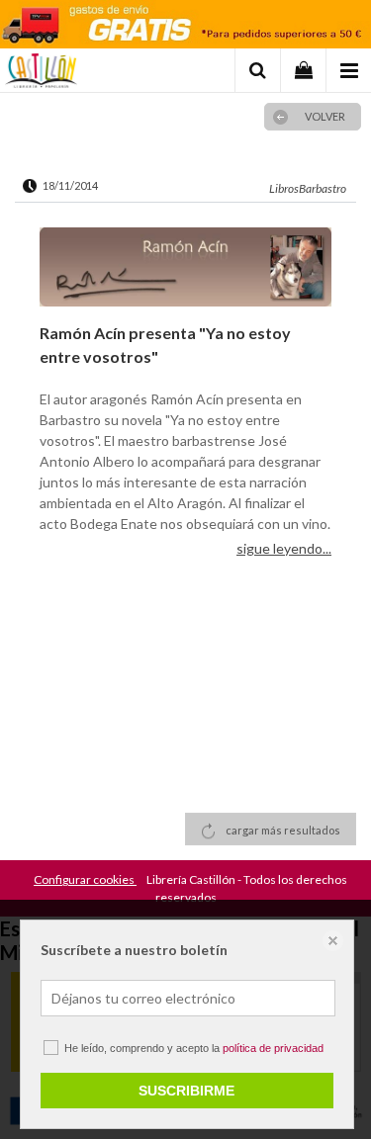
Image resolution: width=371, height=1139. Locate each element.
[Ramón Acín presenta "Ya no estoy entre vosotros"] (185, 268)
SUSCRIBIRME (186, 1090)
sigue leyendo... (283, 548)
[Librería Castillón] (41, 73)
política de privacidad (273, 1048)
